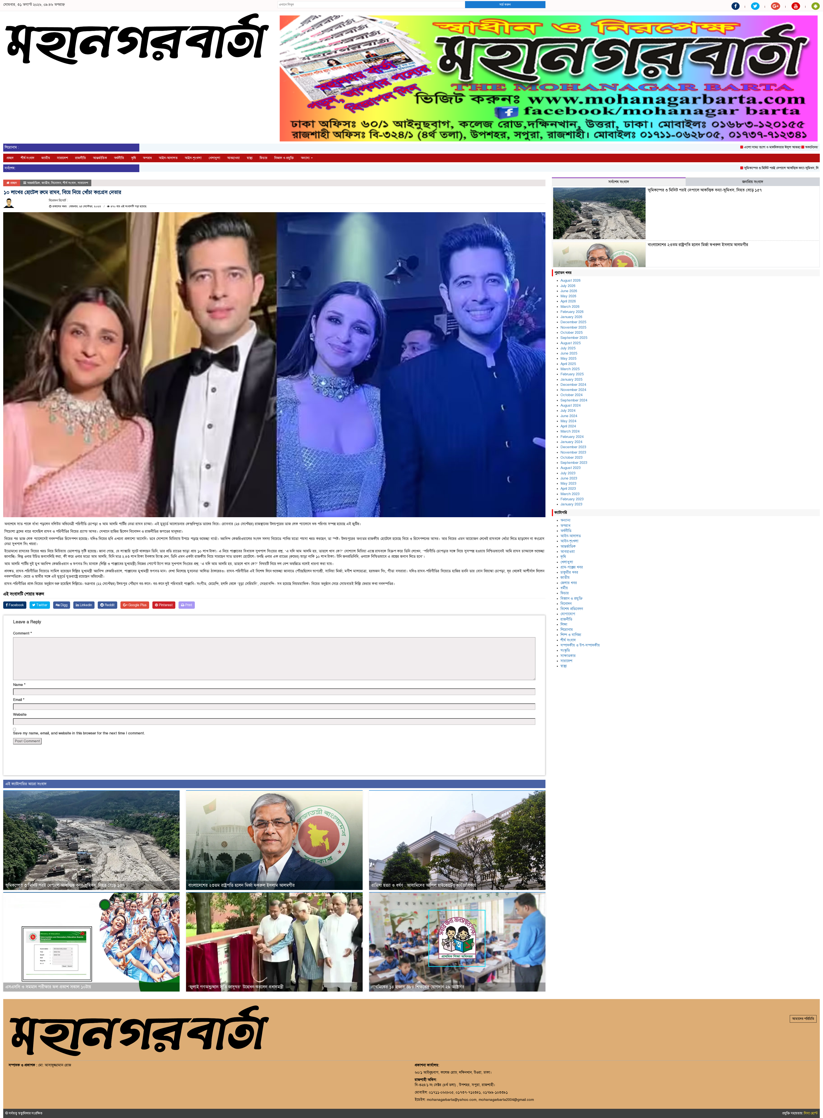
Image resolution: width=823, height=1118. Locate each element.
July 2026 (567, 286)
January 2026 (571, 317)
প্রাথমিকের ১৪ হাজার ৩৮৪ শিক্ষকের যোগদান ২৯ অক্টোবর (417, 987)
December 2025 (573, 322)
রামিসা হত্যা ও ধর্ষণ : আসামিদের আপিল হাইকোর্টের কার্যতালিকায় (423, 885)
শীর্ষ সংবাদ (27, 158)
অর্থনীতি (119, 158)
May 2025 (568, 358)
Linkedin (85, 605)
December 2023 (573, 447)
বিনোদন (56, 183)
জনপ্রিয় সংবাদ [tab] (752, 181)
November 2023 (573, 452)
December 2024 (573, 384)
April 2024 (568, 426)
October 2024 (571, 395)
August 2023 (570, 468)
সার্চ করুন (505, 4)
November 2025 (573, 327)
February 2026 (572, 312)
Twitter (41, 605)
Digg (64, 605)
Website (20, 714)
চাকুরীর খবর (569, 572)
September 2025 (573, 337)
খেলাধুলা (214, 158)
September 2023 (573, 462)
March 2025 (570, 369)
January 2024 (571, 442)
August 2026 (570, 280)
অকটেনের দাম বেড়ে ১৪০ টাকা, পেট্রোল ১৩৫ (757, 147)
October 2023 (571, 457)
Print (188, 605)
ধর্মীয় (564, 588)
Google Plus (137, 605)
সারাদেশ (62, 158)
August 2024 (570, 405)
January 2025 (571, 379)
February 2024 (572, 436)
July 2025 (567, 348)
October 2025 (571, 332)
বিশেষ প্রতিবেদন (571, 609)
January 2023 (571, 504)
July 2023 (567, 473)
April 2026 (568, 301)
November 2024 (573, 390)
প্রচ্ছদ (10, 158)
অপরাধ (147, 158)
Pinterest (165, 605)
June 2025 (568, 353)
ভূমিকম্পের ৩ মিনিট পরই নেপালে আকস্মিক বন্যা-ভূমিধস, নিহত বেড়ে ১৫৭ (713, 168)
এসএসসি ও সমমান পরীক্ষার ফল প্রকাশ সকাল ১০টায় (48, 987)
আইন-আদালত (168, 158)
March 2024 (570, 431)
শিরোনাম (566, 629)
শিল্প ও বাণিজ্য (570, 635)
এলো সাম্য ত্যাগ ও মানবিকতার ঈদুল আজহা (695, 147)
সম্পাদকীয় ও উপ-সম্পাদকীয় (580, 645)
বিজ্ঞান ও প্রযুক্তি (284, 158)
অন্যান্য (306, 158)
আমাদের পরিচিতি (803, 1019)
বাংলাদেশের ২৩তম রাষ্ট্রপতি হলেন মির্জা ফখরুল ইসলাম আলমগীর (241, 885)
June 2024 (568, 416)
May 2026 (568, 296)
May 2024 (568, 421)
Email (18, 699)
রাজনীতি (80, 158)
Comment (22, 633)
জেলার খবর (568, 583)
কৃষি (133, 158)
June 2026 (568, 291)
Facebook (16, 605)
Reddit (109, 605)
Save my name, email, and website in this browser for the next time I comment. (79, 733)
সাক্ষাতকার (568, 656)
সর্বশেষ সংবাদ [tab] (618, 181)
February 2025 (572, 374)
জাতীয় (45, 158)
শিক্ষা (563, 624)
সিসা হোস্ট (811, 1113)
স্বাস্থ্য (250, 158)
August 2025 (570, 343)
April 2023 (568, 488)
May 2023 (568, 483)
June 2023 (568, 478)
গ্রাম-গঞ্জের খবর (571, 567)
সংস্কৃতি (565, 650)
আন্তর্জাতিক (100, 158)
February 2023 (572, 499)
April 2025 (568, 364)
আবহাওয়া (233, 158)
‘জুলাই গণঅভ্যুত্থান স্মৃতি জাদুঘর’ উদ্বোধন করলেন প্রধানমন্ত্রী (235, 987)
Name (19, 684)
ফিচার (263, 158)
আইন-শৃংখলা (193, 158)
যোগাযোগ (567, 614)
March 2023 (570, 494)
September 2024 (573, 400)
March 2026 (570, 306)
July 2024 (567, 410)
